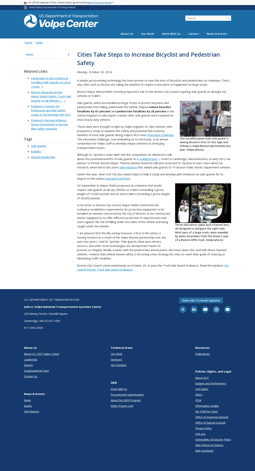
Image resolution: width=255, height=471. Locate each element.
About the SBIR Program (126, 400)
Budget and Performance (210, 383)
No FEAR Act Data (206, 411)
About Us (127, 34)
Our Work (147, 34)
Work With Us (171, 34)
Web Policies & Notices (209, 445)
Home (28, 42)
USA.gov (200, 434)
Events (28, 406)
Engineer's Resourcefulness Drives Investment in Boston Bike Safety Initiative (49, 124)
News (39, 42)
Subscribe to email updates (201, 300)
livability (36, 151)
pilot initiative (128, 167)
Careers (193, 34)
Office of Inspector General (211, 417)
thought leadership (43, 157)
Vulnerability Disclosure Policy (213, 439)
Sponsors (116, 359)
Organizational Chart (36, 371)
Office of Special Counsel (210, 422)
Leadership (30, 359)
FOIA (198, 400)
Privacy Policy (203, 428)
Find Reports (31, 411)
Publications (202, 354)
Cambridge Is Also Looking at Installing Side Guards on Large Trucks (51, 82)
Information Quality (207, 406)
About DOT (202, 378)
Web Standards (204, 450)
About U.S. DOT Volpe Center (41, 354)
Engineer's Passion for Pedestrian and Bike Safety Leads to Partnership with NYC (51, 110)
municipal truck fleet (117, 178)
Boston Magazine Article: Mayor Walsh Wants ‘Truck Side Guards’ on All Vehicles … (51, 96)
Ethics (198, 394)
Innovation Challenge (160, 135)
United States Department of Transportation (52, 7)
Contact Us (30, 376)
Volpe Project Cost (122, 406)
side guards (38, 146)
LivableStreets (148, 159)
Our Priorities (119, 365)
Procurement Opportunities (127, 394)
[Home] (61, 21)
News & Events (217, 34)
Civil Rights (201, 389)
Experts (28, 365)
